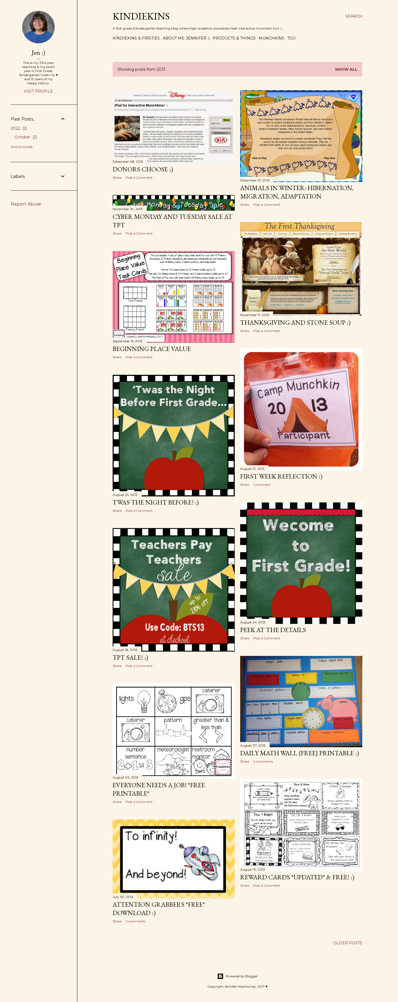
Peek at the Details (273, 630)
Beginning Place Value (152, 348)
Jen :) (38, 52)
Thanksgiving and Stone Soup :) (295, 322)
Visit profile (38, 91)
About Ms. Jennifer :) (186, 38)
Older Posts (347, 943)
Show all (346, 69)
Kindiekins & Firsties (136, 38)
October (25, 137)
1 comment (262, 485)
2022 (18, 128)
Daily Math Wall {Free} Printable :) (299, 753)
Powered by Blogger (242, 976)
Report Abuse (26, 204)
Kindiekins (141, 16)
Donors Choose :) (143, 169)
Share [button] (117, 177)
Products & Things (234, 38)
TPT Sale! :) (130, 657)
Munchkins (271, 38)
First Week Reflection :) (281, 476)
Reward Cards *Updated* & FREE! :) (297, 877)
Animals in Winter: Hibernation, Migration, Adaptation (297, 192)
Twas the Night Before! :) (156, 502)
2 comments (263, 761)
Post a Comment (139, 177)
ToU (291, 38)
